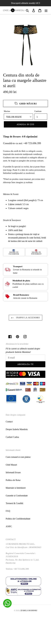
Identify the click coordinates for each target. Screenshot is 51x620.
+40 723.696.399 (32, 143)
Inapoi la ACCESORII (27, 318)
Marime (7, 111)
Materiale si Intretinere (16, 488)
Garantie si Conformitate (17, 495)
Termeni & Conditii (14, 503)
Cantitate (38, 111)
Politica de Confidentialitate (18, 518)
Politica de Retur (13, 480)
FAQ (8, 511)
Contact (9, 421)
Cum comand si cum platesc (18, 457)
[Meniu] (46, 10)
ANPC (9, 526)
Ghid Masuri (11, 465)
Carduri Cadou (12, 437)
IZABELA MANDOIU (29, 610)
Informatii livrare (13, 472)
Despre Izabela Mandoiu (17, 429)
